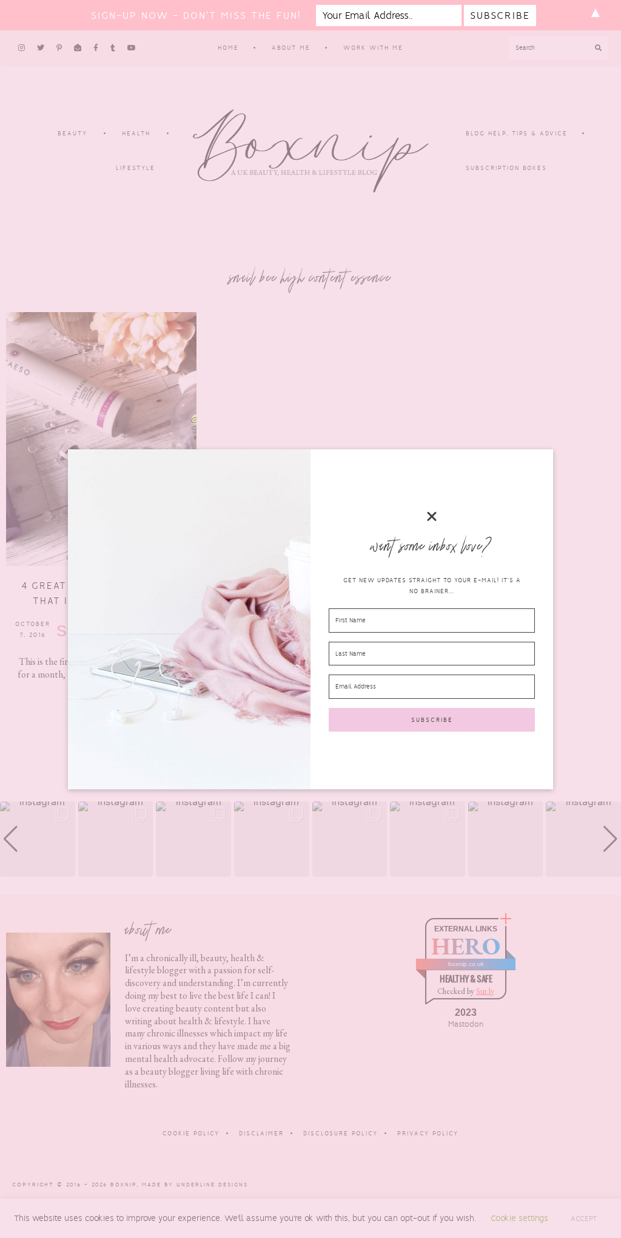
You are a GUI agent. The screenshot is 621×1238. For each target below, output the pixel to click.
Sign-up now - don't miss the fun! (196, 15)
